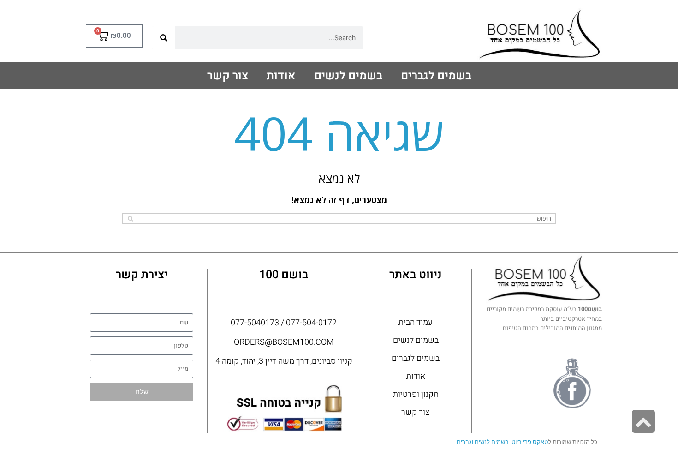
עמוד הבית (415, 322)
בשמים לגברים (436, 75)
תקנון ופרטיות (416, 394)
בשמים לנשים (348, 75)
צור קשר (227, 75)
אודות (281, 75)
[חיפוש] (163, 37)
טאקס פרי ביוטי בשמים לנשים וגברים (502, 441)
